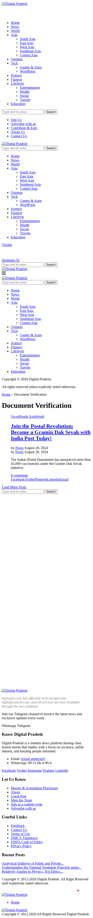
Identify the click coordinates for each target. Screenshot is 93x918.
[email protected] (33, 759)
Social (24, 96)
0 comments (19, 475)
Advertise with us (23, 124)
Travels (25, 100)
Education (18, 104)
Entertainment (30, 87)
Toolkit (7, 245)
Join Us (16, 120)
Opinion (17, 59)
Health (24, 92)
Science (16, 75)
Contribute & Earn (24, 128)
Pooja (19, 448)
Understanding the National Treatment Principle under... (41, 867)
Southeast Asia (30, 51)
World (15, 31)
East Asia (26, 43)
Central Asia (28, 55)
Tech (14, 63)
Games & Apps (31, 67)
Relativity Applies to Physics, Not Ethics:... (32, 871)
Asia (14, 35)
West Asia (27, 47)
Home (15, 23)
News (15, 27)
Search (51, 112)
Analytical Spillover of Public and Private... (33, 863)
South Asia (27, 39)
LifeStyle (17, 83)
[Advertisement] (46, 544)
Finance (16, 79)
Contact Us (19, 136)
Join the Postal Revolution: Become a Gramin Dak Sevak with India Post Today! (51, 432)
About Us (18, 132)
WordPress (27, 71)
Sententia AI (10, 260)
